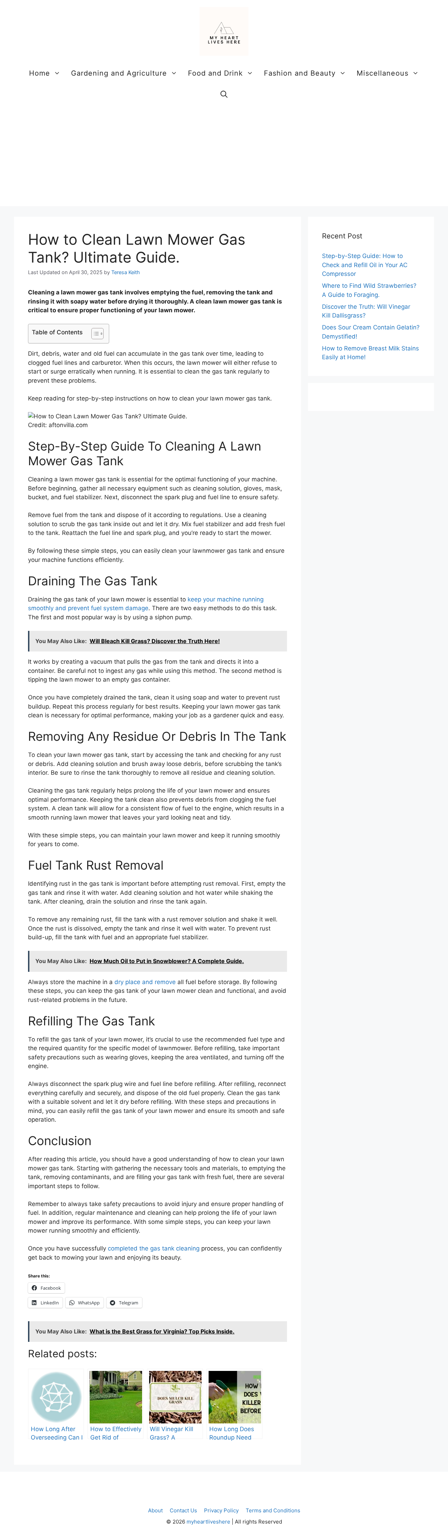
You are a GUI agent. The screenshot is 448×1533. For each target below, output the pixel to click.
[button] (224, 94)
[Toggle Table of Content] (94, 334)
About (155, 1510)
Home (39, 73)
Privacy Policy (221, 1510)
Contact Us (183, 1510)
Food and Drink (215, 73)
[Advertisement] (224, 157)
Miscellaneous (382, 73)
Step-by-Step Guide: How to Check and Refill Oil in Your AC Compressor (364, 264)
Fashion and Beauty (300, 73)
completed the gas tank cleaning (154, 1248)
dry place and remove (145, 981)
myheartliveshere (208, 1521)
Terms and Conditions (273, 1510)
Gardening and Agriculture (119, 73)
